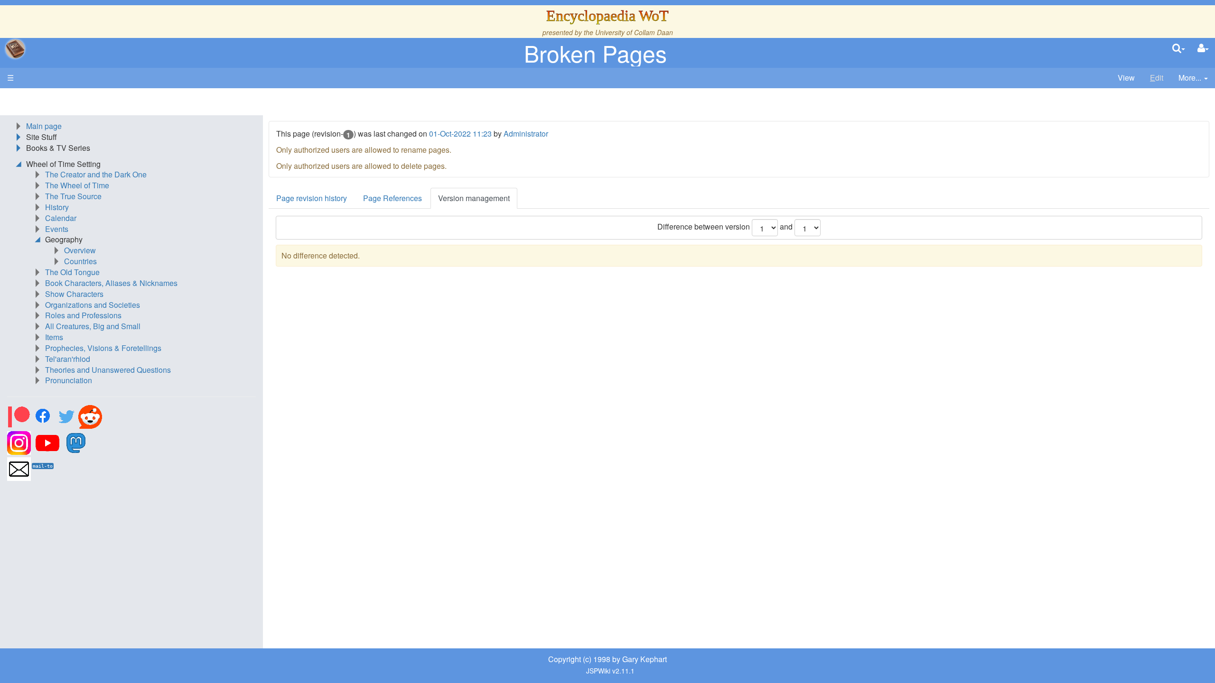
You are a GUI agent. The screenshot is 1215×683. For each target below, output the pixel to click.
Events (56, 228)
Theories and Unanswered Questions (108, 369)
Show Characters (74, 293)
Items (54, 337)
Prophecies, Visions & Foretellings (103, 347)
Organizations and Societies (92, 304)
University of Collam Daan (634, 32)
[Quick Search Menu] (1178, 48)
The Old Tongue (72, 272)
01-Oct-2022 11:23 (460, 133)
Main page (44, 125)
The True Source (73, 196)
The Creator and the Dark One (96, 174)
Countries (80, 261)
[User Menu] (1203, 48)
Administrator (526, 133)
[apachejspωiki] (15, 48)
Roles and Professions (83, 315)
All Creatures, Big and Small (92, 326)
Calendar (60, 217)
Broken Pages (595, 53)
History (57, 207)
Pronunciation (68, 380)
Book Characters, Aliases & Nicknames (111, 282)
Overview (80, 250)
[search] (1178, 48)
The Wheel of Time (77, 185)
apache (15, 48)
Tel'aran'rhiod (67, 358)
